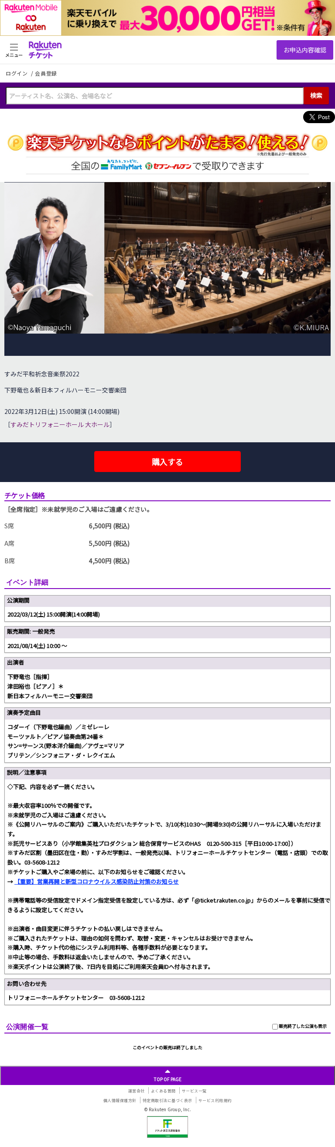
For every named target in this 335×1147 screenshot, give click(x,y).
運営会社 (136, 1091)
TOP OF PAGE (167, 1079)
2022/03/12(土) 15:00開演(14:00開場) (53, 614)
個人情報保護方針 (120, 1100)
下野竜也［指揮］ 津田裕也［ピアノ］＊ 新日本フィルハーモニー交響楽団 (49, 685)
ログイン (17, 73)
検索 (316, 95)
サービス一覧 (194, 1091)
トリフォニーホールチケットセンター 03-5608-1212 (75, 997)
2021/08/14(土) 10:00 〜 (37, 645)
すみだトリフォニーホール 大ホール (59, 424)
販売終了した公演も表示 (302, 1026)
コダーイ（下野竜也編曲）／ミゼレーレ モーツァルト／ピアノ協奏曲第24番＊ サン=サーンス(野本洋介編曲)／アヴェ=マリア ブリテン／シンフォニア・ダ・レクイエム (65, 741)
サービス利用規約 (215, 1100)
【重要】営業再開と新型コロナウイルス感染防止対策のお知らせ (96, 881)
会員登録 (46, 73)
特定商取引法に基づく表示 (167, 1100)
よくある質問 (163, 1091)
